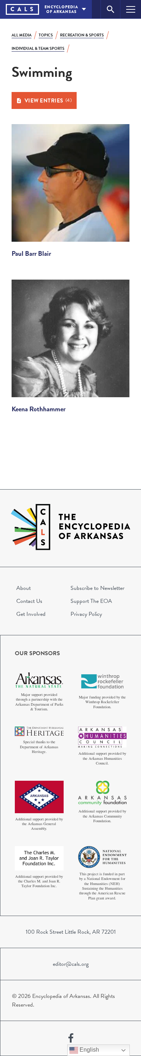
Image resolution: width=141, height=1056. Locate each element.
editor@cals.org (71, 964)
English (88, 1050)
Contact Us (29, 601)
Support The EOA (91, 601)
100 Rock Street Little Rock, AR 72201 (71, 932)
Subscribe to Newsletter (97, 588)
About (23, 588)
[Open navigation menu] (130, 9)
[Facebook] (70, 1038)
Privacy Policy (86, 614)
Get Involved (31, 614)
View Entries (48, 101)
